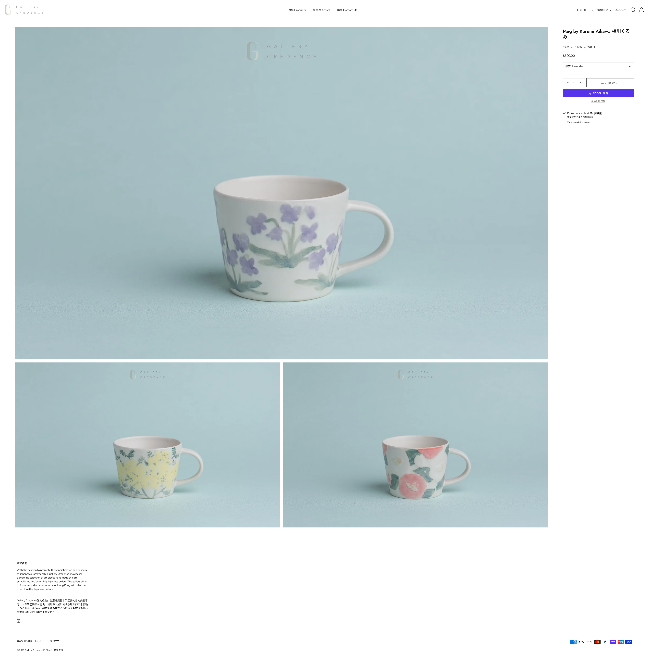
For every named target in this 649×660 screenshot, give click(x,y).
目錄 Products (297, 10)
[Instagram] (18, 620)
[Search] (633, 10)
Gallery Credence (33, 650)
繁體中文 (602, 10)
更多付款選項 (598, 101)
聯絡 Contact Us (347, 10)
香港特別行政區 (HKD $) (29, 641)
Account (620, 10)
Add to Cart (610, 82)
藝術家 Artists (321, 10)
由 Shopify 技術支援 (53, 650)
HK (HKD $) (583, 10)
